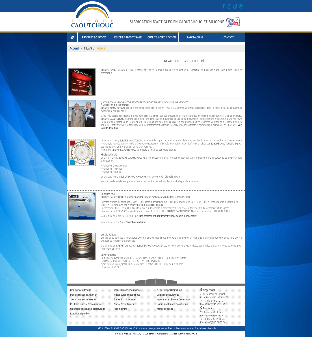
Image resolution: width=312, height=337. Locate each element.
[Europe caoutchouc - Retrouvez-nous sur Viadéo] (236, 8)
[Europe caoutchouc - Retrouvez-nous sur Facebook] (224, 8)
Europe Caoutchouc (127, 290)
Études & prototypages (125, 299)
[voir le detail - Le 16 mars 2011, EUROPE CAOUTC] (82, 165)
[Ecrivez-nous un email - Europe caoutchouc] (241, 8)
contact (229, 37)
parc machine (195, 37)
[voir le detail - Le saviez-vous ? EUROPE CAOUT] (82, 218)
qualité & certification (162, 37)
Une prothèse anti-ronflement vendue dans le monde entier (167, 216)
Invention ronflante (136, 222)
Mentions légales (165, 308)
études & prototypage (128, 37)
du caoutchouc (168, 294)
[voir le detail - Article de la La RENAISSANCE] (82, 126)
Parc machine (120, 308)
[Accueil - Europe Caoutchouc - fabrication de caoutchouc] (92, 27)
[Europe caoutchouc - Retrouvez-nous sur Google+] (230, 8)
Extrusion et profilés (80, 313)
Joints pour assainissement (83, 299)
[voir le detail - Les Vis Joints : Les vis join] (82, 259)
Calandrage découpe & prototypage (87, 308)
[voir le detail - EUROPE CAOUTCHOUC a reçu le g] (82, 94)
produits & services (94, 37)
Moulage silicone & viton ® (83, 294)
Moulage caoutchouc (80, 290)
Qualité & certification (124, 304)
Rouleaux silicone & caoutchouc (85, 304)
